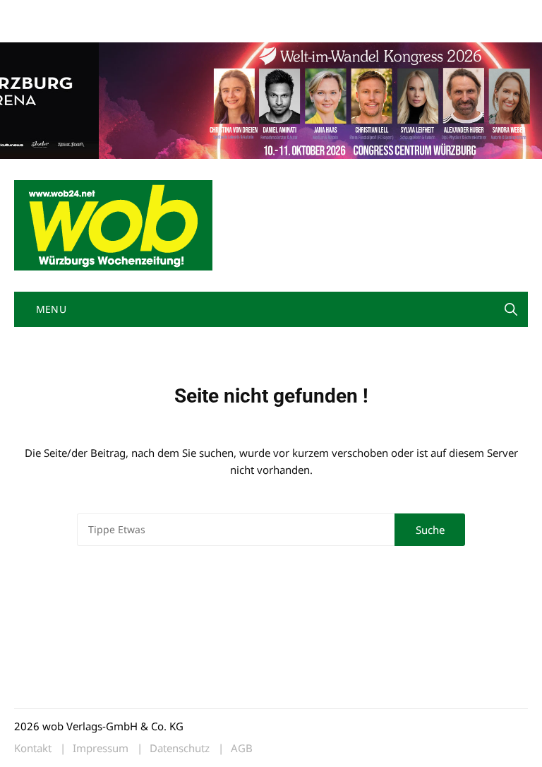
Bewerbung (38, 30)
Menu (49, 309)
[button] (511, 309)
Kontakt (175, 13)
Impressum (223, 13)
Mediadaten (39, 13)
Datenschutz (180, 748)
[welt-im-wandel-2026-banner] (271, 99)
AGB (242, 748)
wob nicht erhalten (111, 13)
